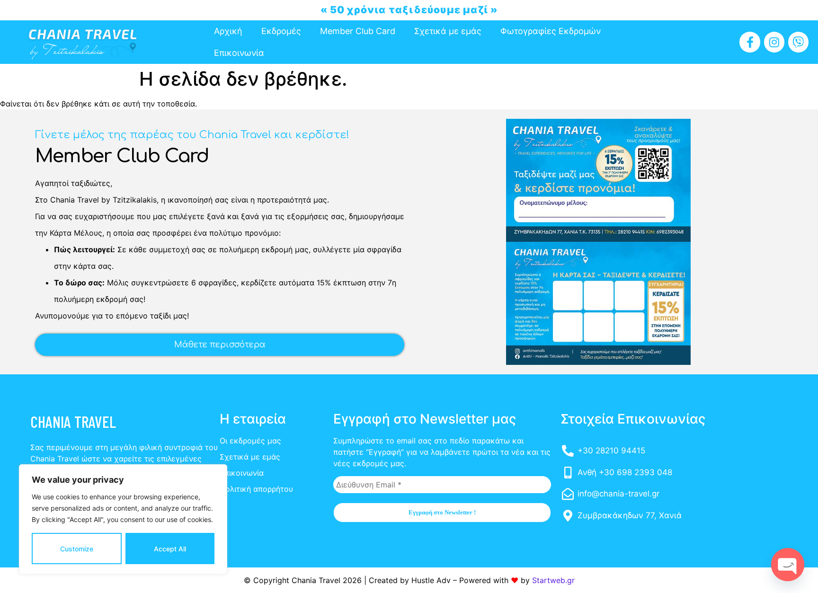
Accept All (170, 549)
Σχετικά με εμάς (447, 31)
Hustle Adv (431, 580)
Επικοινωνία (239, 53)
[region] (123, 519)
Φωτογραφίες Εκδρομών (550, 31)
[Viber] (798, 42)
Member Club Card (357, 31)
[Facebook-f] (749, 42)
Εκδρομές (281, 31)
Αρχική (228, 31)
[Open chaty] (787, 564)
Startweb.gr (553, 580)
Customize (76, 549)
